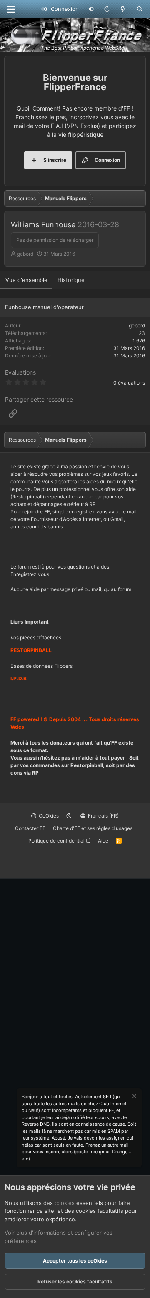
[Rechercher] (139, 9)
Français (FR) (103, 816)
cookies (65, 1203)
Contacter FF (30, 828)
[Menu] (11, 9)
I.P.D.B (18, 678)
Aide (103, 841)
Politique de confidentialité (59, 841)
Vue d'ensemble (26, 280)
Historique (71, 280)
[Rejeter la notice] (133, 1097)
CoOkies (48, 816)
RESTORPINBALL (31, 650)
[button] (107, 9)
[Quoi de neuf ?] (123, 9)
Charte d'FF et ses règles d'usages (92, 828)
